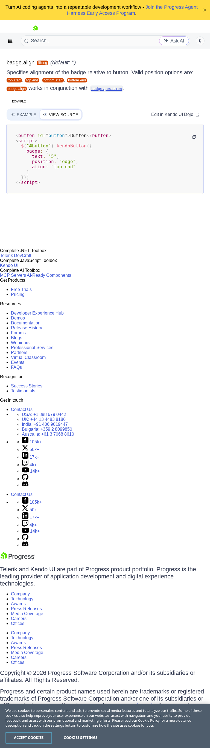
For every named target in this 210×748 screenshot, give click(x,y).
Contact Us (22, 409)
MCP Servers (13, 275)
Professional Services (32, 347)
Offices (17, 623)
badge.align (20, 62)
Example (19, 101)
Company (20, 594)
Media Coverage (27, 613)
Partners (19, 352)
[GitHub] (25, 478)
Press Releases (26, 608)
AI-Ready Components (49, 275)
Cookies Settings (80, 737)
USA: (44, 414)
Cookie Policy (149, 720)
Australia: (48, 434)
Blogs (16, 337)
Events (17, 362)
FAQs (16, 367)
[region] (105, 726)
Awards (18, 603)
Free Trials (21, 289)
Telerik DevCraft (15, 255)
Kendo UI (9, 265)
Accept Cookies (29, 737)
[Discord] (25, 485)
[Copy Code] (194, 137)
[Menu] (10, 41)
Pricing (18, 294)
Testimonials (23, 391)
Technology (22, 598)
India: (45, 424)
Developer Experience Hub (37, 313)
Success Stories (26, 386)
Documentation (25, 323)
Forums (18, 332)
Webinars (20, 342)
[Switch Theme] (200, 40)
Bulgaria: (47, 429)
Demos (18, 318)
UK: (44, 419)
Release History (26, 328)
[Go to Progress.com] (18, 558)
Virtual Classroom (28, 357)
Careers (19, 618)
